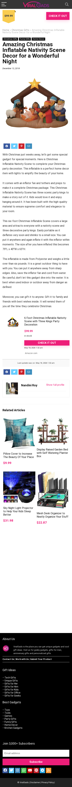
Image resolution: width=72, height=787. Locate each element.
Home (6, 30)
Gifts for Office (12, 692)
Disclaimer (35, 782)
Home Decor (38, 39)
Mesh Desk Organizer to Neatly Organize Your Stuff (52, 515)
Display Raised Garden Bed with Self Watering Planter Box (52, 453)
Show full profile (55, 384)
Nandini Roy (29, 385)
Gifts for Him (11, 686)
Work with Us (22, 659)
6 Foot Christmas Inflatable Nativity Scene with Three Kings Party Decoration (45, 321)
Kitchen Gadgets (13, 728)
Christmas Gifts (20, 30)
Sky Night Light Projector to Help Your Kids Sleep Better (18, 511)
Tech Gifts (10, 677)
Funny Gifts (25, 39)
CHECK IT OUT (58, 16)
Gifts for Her (11, 683)
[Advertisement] (36, 588)
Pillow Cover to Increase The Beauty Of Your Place (18, 455)
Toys (7, 710)
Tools (8, 713)
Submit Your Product (41, 659)
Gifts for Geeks (13, 695)
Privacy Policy (47, 782)
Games (8, 716)
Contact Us (8, 659)
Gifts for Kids (12, 689)
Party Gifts (10, 719)
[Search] (67, 4)
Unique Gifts (11, 680)
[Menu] (4, 4)
